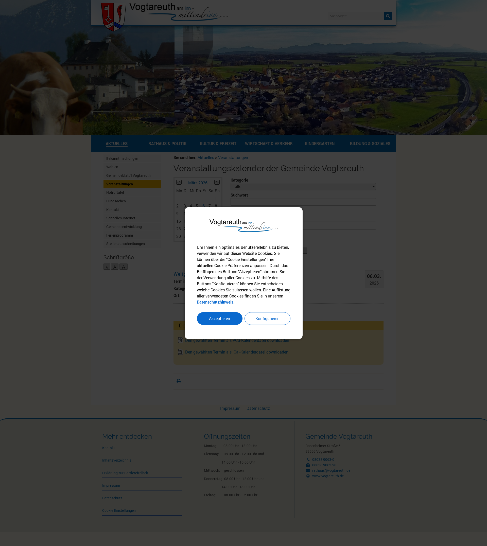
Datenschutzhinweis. (216, 302)
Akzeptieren (219, 318)
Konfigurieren (267, 318)
